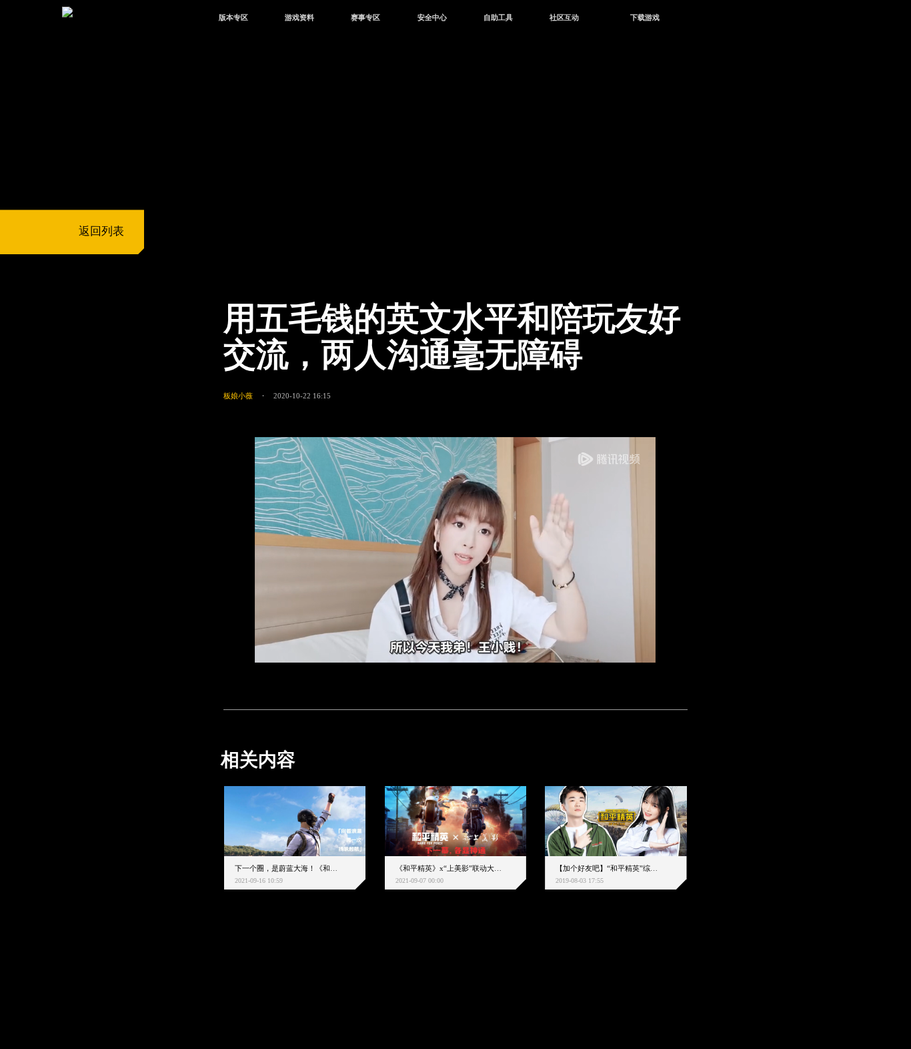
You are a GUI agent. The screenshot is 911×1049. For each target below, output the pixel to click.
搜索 (708, 19)
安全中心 (432, 17)
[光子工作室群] (210, 978)
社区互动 (564, 17)
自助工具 (498, 17)
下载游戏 (645, 17)
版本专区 (233, 17)
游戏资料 (299, 17)
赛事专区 (365, 17)
